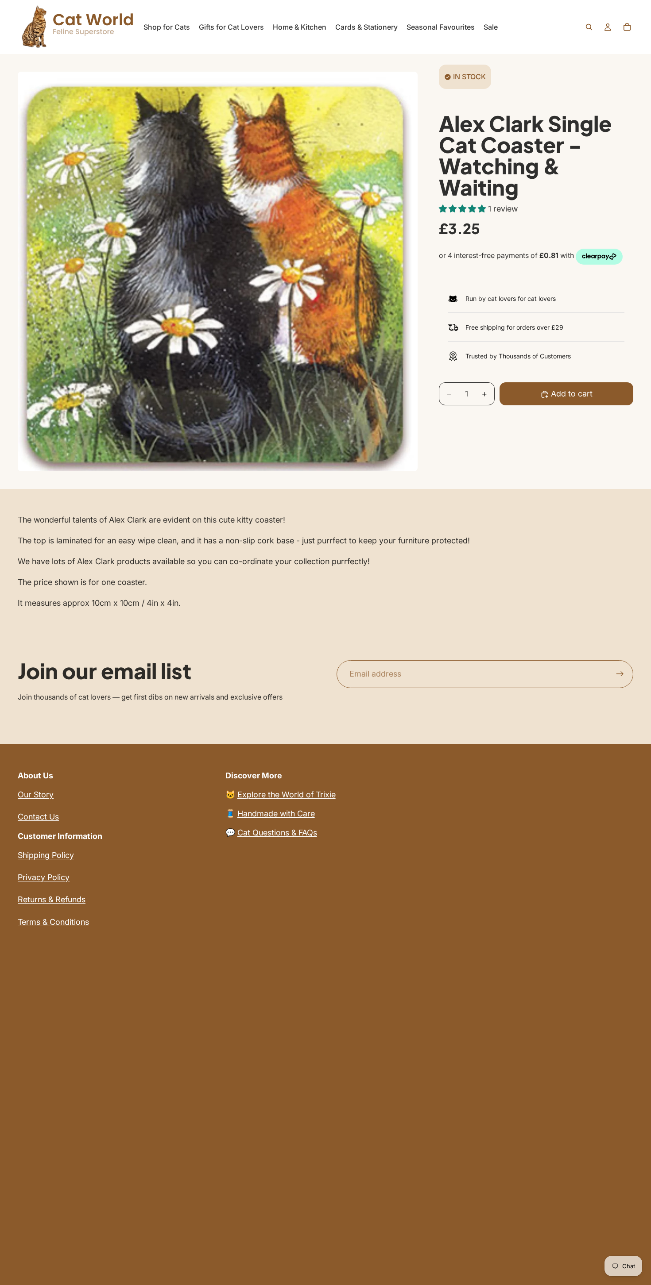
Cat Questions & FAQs (277, 832)
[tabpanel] (325, 561)
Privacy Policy (44, 877)
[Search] (589, 27)
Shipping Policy (46, 855)
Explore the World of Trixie (286, 794)
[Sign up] (620, 674)
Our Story (36, 794)
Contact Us (38, 816)
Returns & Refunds (51, 899)
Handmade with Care (276, 813)
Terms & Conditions (53, 922)
